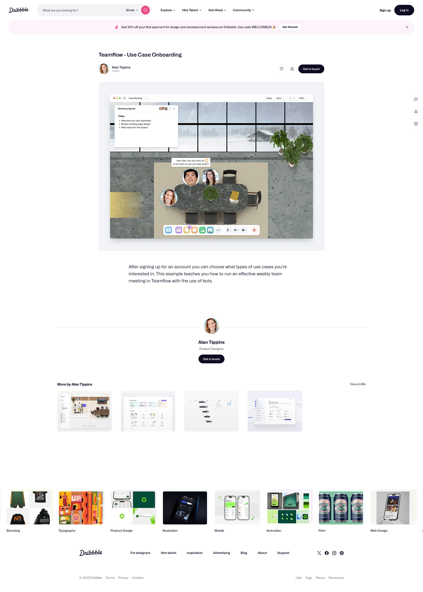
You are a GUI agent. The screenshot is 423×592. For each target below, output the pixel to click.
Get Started (290, 27)
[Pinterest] (342, 553)
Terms (110, 577)
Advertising (221, 553)
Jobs (298, 577)
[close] (407, 27)
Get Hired (215, 10)
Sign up (385, 10)
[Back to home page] (18, 10)
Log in (404, 10)
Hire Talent (190, 10)
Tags (308, 577)
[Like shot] (281, 68)
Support (283, 553)
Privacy (123, 577)
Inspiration (195, 553)
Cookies (138, 577)
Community (242, 10)
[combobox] (80, 10)
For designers (140, 553)
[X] (319, 553)
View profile (358, 384)
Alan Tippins (121, 67)
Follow (115, 70)
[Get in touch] (86, 423)
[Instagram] (334, 553)
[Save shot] (292, 68)
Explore (166, 10)
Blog (244, 553)
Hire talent (168, 553)
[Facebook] (327, 553)
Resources (336, 577)
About (262, 553)
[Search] (145, 10)
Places (320, 577)
